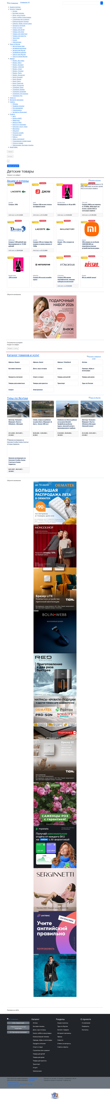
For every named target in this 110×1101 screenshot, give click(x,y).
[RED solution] (55, 675)
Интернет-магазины (64, 1033)
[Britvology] (55, 632)
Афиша (59, 1037)
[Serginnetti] (55, 889)
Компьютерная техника (41, 1037)
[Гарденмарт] (55, 803)
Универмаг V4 (25, 2)
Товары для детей (39, 1054)
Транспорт (36, 1064)
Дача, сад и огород (39, 1030)
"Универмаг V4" (33, 1078)
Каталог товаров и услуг (23, 355)
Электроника (37, 1071)
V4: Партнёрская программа (18, 1032)
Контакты (85, 1030)
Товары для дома (38, 1057)
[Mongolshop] (55, 546)
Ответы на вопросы (64, 1043)
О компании (86, 1023)
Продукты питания (39, 1043)
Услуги (35, 1068)
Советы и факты (62, 1047)
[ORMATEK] (55, 503)
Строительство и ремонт (41, 1050)
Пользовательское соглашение (16, 1084)
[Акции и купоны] (95, 180)
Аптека (35, 1023)
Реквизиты (85, 1026)
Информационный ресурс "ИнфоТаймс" (18, 1027)
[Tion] (55, 589)
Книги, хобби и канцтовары (42, 1033)
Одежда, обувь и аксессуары (42, 1040)
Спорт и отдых (38, 1047)
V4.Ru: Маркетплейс (18, 1023)
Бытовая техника (38, 1026)
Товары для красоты (39, 1061)
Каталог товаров (63, 1030)
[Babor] (55, 317)
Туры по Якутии (17, 398)
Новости (60, 1040)
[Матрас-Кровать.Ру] (55, 718)
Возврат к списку (13, 348)
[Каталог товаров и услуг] (94, 357)
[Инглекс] (55, 932)
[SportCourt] (55, 975)
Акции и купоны (18, 181)
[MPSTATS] (55, 846)
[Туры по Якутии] (94, 398)
